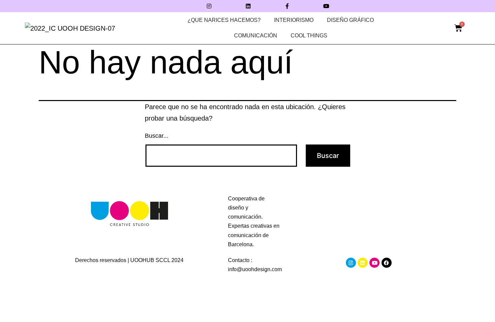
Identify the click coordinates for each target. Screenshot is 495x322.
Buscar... (156, 135)
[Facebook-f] (287, 6)
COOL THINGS (309, 35)
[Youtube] (326, 6)
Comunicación (255, 35)
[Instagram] (209, 6)
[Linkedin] (248, 6)
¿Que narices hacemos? (224, 20)
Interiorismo (294, 20)
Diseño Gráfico (350, 20)
